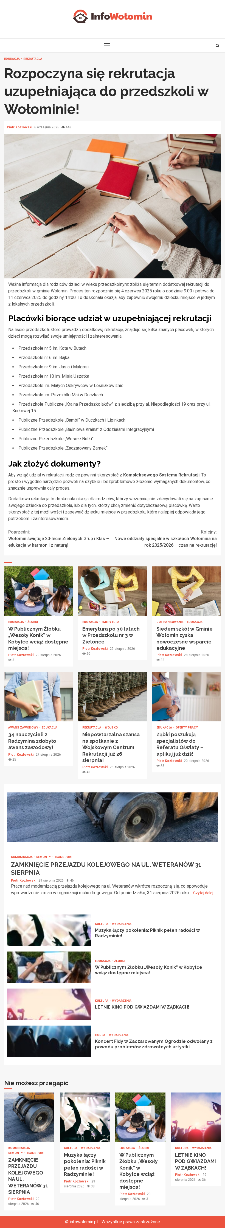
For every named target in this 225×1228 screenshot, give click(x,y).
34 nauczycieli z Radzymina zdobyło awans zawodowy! (38, 696)
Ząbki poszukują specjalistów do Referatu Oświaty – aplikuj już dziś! (186, 696)
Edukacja (12, 58)
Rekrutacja (32, 58)
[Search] (217, 45)
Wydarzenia (121, 923)
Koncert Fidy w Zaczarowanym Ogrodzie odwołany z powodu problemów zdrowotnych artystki (49, 1041)
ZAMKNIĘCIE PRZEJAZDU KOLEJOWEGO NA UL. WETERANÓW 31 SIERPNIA (112, 817)
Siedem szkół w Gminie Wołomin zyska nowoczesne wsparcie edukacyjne (186, 591)
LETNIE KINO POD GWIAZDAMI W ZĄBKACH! (49, 1004)
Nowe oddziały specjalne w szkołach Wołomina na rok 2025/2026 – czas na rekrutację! (165, 538)
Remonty (44, 857)
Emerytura (110, 621)
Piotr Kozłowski (20, 127)
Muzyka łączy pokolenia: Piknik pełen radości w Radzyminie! (49, 930)
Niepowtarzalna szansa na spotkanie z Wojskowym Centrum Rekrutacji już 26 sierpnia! (112, 696)
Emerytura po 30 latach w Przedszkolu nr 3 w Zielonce (112, 591)
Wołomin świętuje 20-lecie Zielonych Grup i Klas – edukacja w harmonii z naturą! (58, 538)
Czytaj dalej (203, 893)
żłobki (32, 621)
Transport (63, 857)
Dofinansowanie (170, 621)
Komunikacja (22, 857)
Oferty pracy (187, 727)
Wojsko (111, 727)
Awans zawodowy (23, 727)
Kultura (102, 923)
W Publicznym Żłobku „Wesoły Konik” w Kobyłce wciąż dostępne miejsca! (38, 591)
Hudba (100, 1035)
